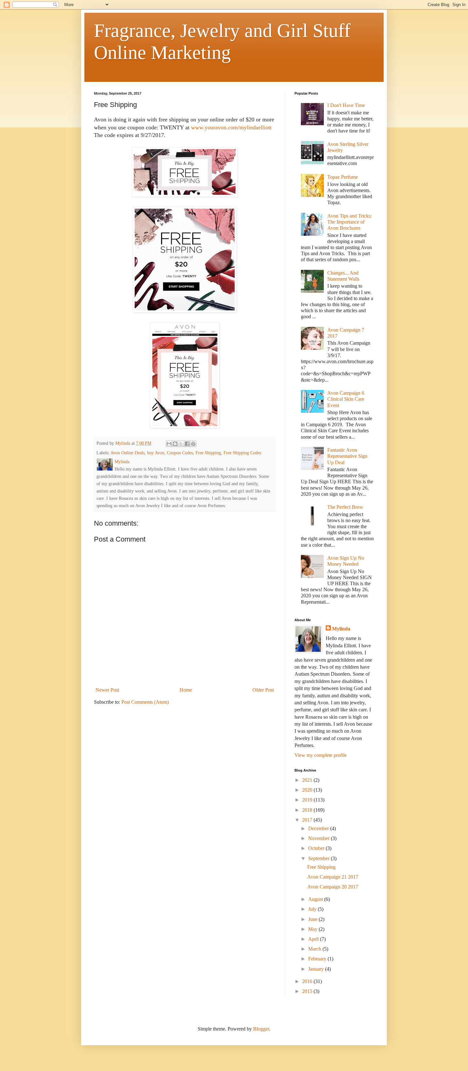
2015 (308, 991)
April (314, 939)
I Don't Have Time (346, 105)
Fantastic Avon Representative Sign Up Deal (347, 456)
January (316, 969)
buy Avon (155, 452)
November (319, 838)
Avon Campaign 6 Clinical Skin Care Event (345, 399)
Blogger (261, 1028)
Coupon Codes (180, 452)
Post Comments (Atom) (145, 702)
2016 (308, 981)
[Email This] (169, 444)
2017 (308, 820)
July (313, 909)
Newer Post (107, 690)
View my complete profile (320, 755)
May (313, 929)
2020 (308, 790)
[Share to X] (181, 444)
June (313, 919)
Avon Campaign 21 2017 (332, 877)
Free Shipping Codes (242, 452)
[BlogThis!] (175, 444)
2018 (308, 810)
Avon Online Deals (127, 452)
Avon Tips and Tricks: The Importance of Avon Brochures (349, 222)
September (319, 858)
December (319, 828)
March (315, 949)
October (317, 848)
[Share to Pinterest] (193, 444)
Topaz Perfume (342, 177)
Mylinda (341, 628)
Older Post (263, 690)
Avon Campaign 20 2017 (332, 886)
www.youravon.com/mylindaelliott (231, 127)
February (318, 958)
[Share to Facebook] (187, 444)
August (316, 899)
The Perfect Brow (345, 507)
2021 (308, 780)
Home (186, 690)
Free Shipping (208, 452)
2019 (308, 799)
